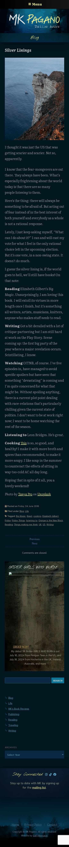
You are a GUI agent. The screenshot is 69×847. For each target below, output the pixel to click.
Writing (50, 524)
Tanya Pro (25, 494)
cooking (37, 515)
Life (27, 511)
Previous (35, 539)
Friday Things (18, 520)
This (24, 442)
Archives (11, 747)
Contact (52, 824)
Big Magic (21, 515)
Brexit (29, 515)
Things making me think (26, 524)
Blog (22, 511)
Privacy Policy (33, 824)
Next (34, 543)
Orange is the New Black (51, 520)
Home (15, 824)
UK (40, 524)
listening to (31, 520)
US (44, 524)
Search (58, 680)
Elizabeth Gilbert (50, 515)
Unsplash (44, 494)
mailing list (39, 787)
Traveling (13, 725)
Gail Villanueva (40, 835)
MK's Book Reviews (18, 708)
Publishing (13, 714)
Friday (8, 520)
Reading (9, 524)
